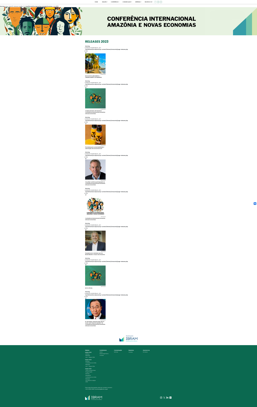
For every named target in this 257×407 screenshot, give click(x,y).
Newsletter (88, 375)
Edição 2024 (88, 359)
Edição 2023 (88, 368)
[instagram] (161, 397)
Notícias (87, 354)
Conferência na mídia (90, 363)
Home (96, 2)
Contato (102, 355)
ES (160, 2)
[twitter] (164, 397)
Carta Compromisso (90, 370)
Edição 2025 (88, 352)
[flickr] (170, 397)
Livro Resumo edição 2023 (90, 381)
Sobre (101, 352)
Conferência (114, 2)
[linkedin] (167, 397)
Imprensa (137, 2)
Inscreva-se (148, 2)
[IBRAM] (93, 397)
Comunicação (127, 2)
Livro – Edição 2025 (90, 357)
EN (158, 2)
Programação (88, 372)
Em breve (145, 352)
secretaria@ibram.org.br (101, 389)
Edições (104, 2)
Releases (87, 355)
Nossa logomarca (104, 353)
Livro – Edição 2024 (90, 366)
